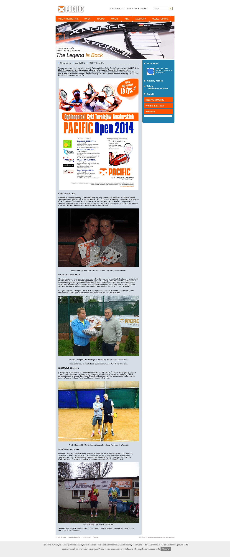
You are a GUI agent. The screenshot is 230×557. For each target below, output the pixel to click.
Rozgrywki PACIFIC (155, 100)
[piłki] (127, 19)
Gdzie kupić (152, 63)
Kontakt (150, 94)
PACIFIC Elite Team (155, 106)
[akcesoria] (141, 19)
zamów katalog (74, 537)
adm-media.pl (170, 537)
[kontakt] (143, 9)
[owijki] (114, 19)
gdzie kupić (86, 537)
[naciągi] (101, 19)
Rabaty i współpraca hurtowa (157, 87)
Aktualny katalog (155, 81)
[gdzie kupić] (132, 9)
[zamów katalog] (117, 9)
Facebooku (76, 530)
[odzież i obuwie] (160, 19)
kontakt (95, 537)
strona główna (61, 537)
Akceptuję (166, 549)
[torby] (87, 19)
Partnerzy (150, 112)
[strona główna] (71, 9)
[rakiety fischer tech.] (68, 19)
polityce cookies (183, 545)
